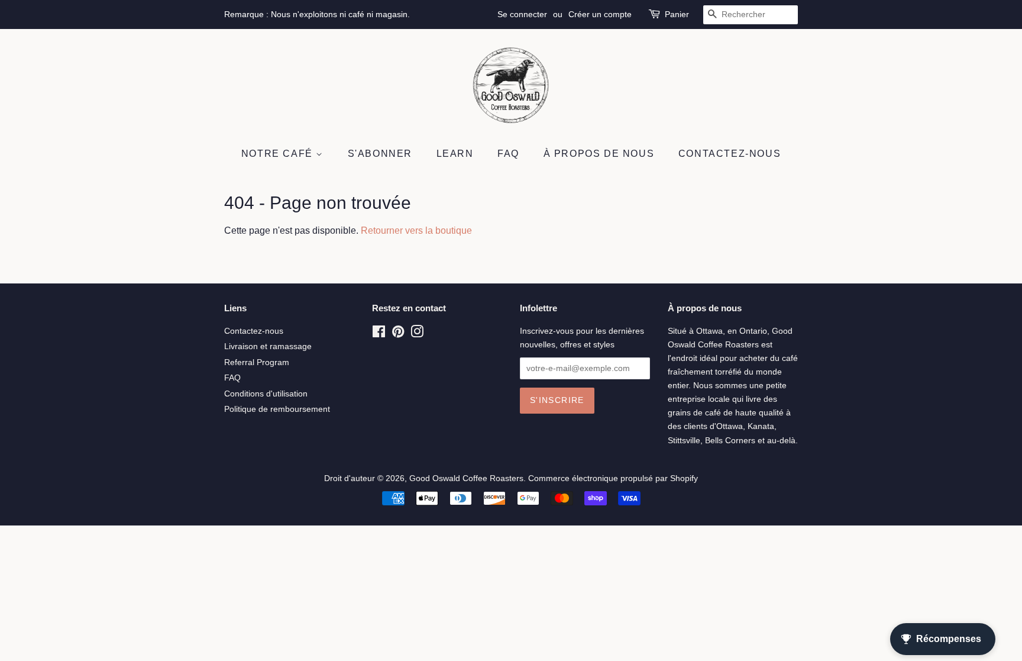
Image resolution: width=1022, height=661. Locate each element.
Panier (677, 14)
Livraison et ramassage (268, 346)
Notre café (278, 154)
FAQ (508, 154)
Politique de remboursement (277, 409)
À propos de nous (599, 154)
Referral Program (256, 362)
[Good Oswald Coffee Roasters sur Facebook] (379, 334)
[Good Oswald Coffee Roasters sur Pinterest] (398, 334)
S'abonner (380, 154)
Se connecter (522, 14)
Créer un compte (600, 14)
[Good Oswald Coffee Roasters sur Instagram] (416, 334)
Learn (455, 154)
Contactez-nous (729, 154)
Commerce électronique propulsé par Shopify (613, 478)
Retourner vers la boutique (416, 230)
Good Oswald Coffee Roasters (466, 478)
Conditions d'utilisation (266, 393)
